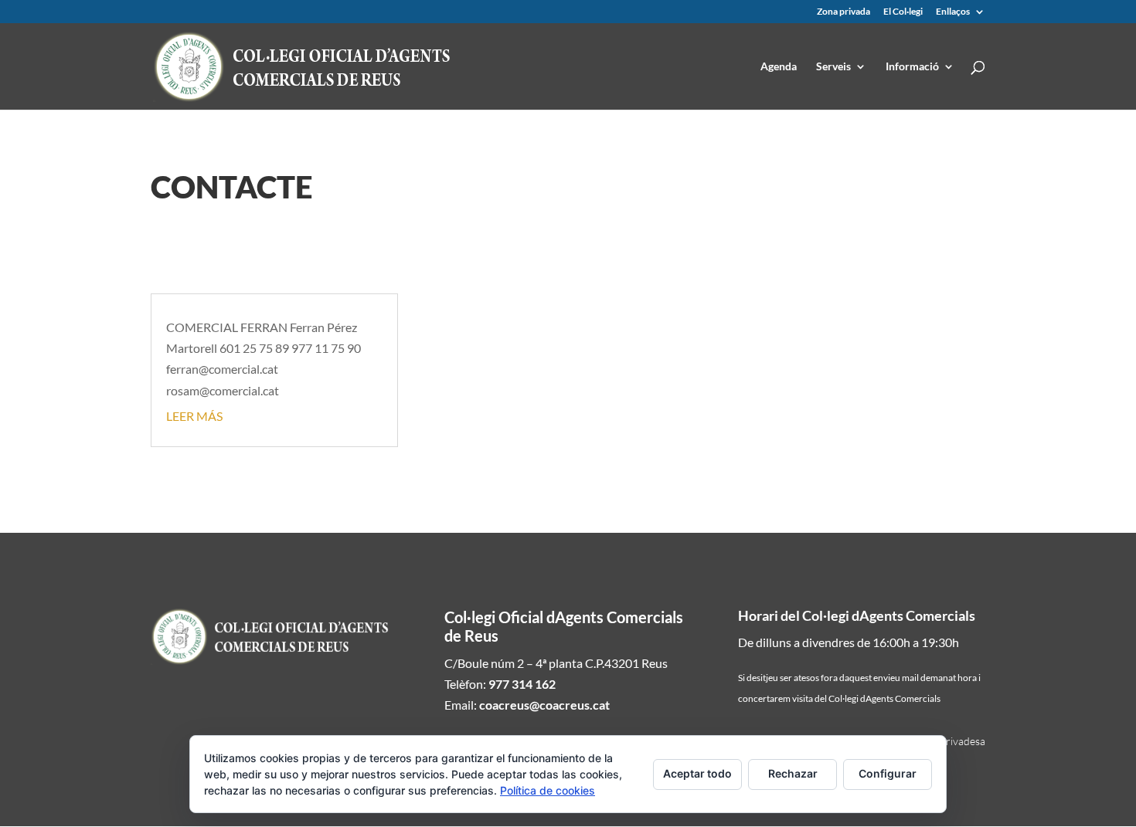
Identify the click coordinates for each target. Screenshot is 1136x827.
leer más (194, 415)
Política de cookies (547, 790)
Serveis (833, 67)
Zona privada (843, 12)
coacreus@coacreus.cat (544, 704)
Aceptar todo (697, 773)
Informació (912, 67)
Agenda (778, 67)
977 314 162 (522, 683)
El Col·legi (903, 12)
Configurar (888, 773)
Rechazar (793, 773)
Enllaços (953, 12)
